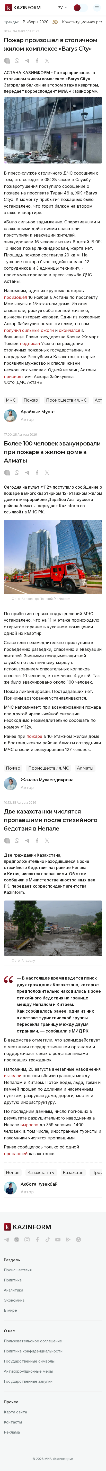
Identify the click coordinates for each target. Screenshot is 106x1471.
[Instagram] (7, 61)
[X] (47, 61)
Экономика (14, 1300)
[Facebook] (37, 61)
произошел (15, 297)
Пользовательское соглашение (33, 1341)
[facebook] (37, 1239)
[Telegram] (27, 61)
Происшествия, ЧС (66, 400)
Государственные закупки (28, 1381)
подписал (30, 343)
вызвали (13, 1075)
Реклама (12, 1432)
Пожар (31, 400)
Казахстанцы (41, 1172)
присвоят (13, 376)
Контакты (13, 1422)
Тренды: (11, 22)
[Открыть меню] (97, 8)
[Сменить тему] (80, 8)
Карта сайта (15, 1412)
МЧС (11, 400)
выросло (29, 1124)
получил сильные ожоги (29, 330)
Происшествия (18, 1269)
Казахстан (73, 1172)
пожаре (34, 736)
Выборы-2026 (35, 22)
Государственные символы (29, 1361)
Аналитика (13, 1290)
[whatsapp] (17, 61)
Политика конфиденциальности (33, 1351)
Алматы (85, 768)
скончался (69, 330)
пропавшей (16, 1153)
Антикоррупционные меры (28, 1371)
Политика (13, 1280)
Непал (13, 1172)
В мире (10, 1310)
